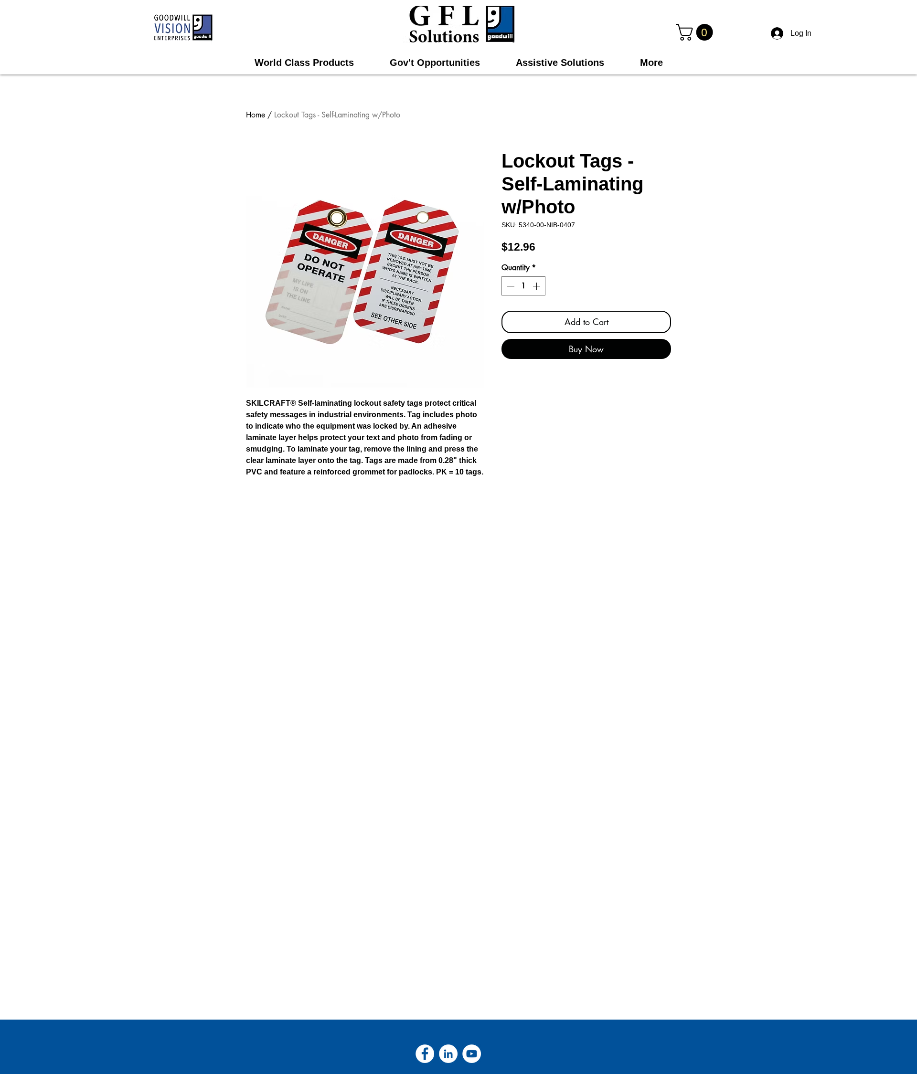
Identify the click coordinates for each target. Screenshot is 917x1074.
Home (255, 115)
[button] (696, 32)
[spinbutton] (523, 286)
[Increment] (537, 286)
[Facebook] (425, 1053)
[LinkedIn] (448, 1053)
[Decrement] (509, 286)
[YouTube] (471, 1053)
